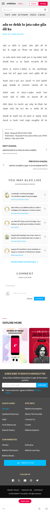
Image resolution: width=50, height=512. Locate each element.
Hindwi (5, 445)
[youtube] (25, 480)
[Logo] (11, 3)
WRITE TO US (28, 463)
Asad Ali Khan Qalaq (13, 34)
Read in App (25, 501)
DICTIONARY (23, 15)
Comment (39, 299)
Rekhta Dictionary (10, 450)
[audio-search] (45, 10)
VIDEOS (33, 15)
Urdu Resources (9, 425)
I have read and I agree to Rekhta (23, 391)
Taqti (4, 419)
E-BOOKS (41, 15)
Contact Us (30, 419)
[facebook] (13, 480)
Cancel (30, 299)
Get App (43, 4)
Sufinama (29, 445)
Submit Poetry (8, 430)
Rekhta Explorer (32, 430)
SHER (14, 15)
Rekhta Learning (32, 450)
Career (28, 425)
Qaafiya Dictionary (10, 414)
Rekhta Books (8, 456)
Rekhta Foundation (33, 409)
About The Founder (33, 414)
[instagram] (31, 480)
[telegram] (37, 480)
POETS (7, 15)
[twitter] (19, 480)
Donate (33, 4)
